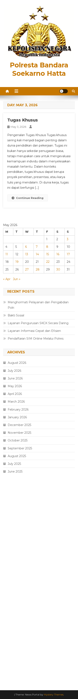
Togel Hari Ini (12, 550)
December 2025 (19, 425)
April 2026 (15, 394)
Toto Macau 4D (14, 522)
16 (57, 254)
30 (58, 269)
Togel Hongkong (15, 673)
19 (17, 262)
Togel (7, 559)
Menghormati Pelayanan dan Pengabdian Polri (38, 305)
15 (47, 254)
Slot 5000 (10, 493)
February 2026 (18, 409)
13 (26, 254)
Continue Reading (29, 198)
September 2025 (20, 448)
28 (38, 269)
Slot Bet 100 (12, 644)
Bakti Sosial (16, 315)
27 (27, 269)
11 (6, 254)
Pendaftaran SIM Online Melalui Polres (35, 338)
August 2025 (17, 456)
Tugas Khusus (22, 120)
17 (68, 254)
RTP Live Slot (13, 578)
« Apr (6, 279)
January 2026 (17, 417)
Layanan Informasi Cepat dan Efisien (34, 331)
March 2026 (16, 401)
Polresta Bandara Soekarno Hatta (39, 69)
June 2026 (15, 378)
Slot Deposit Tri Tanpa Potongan (26, 588)
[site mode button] (63, 91)
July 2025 (14, 464)
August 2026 (17, 363)
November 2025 (19, 433)
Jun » (16, 279)
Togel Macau (12, 569)
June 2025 (15, 471)
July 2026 (14, 371)
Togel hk (9, 531)
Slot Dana (10, 607)
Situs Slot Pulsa (14, 540)
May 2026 (15, 386)
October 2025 (17, 440)
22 (48, 262)
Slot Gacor (10, 512)
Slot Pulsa (10, 597)
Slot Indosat (12, 616)
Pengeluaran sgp (15, 503)
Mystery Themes (53, 694)
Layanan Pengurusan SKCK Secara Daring (38, 323)
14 (37, 254)
